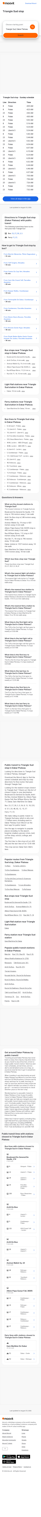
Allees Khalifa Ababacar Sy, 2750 (17, 958)
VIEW (34, 357)
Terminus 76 (9, 997)
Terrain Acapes (10, 971)
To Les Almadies (24, 885)
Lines (23, 1433)
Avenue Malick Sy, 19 (23, 907)
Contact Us (27, 1467)
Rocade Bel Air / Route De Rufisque (18, 975)
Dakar (7, 928)
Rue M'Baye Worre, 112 (13, 915)
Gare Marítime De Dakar (13, 941)
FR (5, 1448)
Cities (23, 1447)
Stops (24, 1443)
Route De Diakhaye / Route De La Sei (18, 988)
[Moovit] (8, 3)
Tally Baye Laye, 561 (21, 963)
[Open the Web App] (8, 1462)
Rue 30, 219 (20, 967)
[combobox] (20, 25)
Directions (25, 1450)
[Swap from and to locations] (32, 26)
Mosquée (8, 963)
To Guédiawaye (10, 874)
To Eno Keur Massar (12, 889)
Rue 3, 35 (30, 954)
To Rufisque (26, 889)
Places (24, 1437)
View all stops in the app (20, 199)
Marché (7, 954)
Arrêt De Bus (9, 907)
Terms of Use (6, 1467)
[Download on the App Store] (23, 1457)
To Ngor (7, 866)
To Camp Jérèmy (19, 866)
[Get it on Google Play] (8, 1457)
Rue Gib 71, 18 (28, 915)
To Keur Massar (27, 870)
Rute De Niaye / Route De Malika (16, 980)
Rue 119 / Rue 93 (18, 954)
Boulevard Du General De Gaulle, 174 (18, 902)
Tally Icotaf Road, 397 (13, 992)
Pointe (7, 1001)
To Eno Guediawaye (12, 870)
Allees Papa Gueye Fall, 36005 (15, 911)
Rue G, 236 (15, 1001)
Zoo (17, 997)
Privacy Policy (17, 1467)
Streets (24, 1440)
